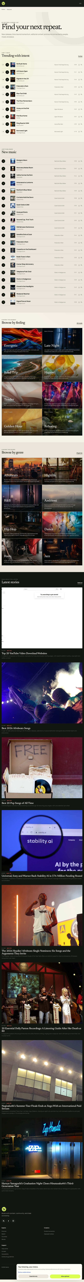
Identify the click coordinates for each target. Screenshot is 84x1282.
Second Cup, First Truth (24, 219)
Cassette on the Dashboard (26, 249)
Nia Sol (18, 110)
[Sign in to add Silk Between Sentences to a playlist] (81, 228)
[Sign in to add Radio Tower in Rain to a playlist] (81, 257)
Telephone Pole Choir (23, 271)
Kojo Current (19, 125)
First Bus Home (21, 116)
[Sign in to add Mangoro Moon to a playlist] (81, 161)
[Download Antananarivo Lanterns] (79, 183)
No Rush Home (21, 64)
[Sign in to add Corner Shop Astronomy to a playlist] (81, 265)
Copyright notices (49, 1234)
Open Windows (58, 109)
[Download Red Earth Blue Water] (79, 190)
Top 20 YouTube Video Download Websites (24, 653)
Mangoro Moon (21, 160)
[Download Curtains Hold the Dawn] (79, 198)
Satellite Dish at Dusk (24, 234)
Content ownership (49, 1231)
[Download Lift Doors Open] (79, 72)
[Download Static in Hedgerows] (79, 279)
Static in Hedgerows (60, 272)
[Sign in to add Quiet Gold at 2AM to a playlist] (81, 205)
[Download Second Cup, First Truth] (79, 220)
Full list (80, 56)
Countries (4, 1236)
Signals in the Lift (22, 79)
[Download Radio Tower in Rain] (79, 257)
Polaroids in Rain (22, 86)
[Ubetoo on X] (4, 1221)
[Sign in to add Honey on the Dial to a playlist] (81, 109)
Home (3, 9)
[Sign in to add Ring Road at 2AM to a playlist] (81, 124)
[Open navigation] (80, 3)
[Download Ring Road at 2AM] (79, 124)
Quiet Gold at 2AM (59, 198)
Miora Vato (19, 162)
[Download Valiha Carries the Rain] (79, 176)
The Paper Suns (20, 88)
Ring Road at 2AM (22, 123)
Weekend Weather (23, 294)
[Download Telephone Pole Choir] (79, 272)
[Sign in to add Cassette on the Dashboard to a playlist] (81, 250)
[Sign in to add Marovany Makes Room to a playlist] (81, 168)
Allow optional (65, 1276)
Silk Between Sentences (25, 227)
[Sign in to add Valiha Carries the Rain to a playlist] (81, 176)
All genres (79, 453)
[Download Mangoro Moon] (79, 161)
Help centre (5, 1248)
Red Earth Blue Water (60, 161)
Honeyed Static (22, 212)
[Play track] (7, 65)
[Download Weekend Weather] (79, 294)
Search (3, 1234)
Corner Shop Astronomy (25, 264)
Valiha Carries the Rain (24, 175)
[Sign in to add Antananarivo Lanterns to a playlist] (81, 183)
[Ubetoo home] (39, 3)
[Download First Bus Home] (79, 116)
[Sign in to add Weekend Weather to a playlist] (81, 294)
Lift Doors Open (22, 71)
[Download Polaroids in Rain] (79, 87)
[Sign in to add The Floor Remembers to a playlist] (81, 101)
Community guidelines (8, 1256)
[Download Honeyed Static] (79, 213)
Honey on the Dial (22, 108)
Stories (4, 1239)
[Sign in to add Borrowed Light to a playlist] (81, 131)
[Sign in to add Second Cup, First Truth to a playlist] (81, 220)
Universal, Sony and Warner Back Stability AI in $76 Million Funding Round (42, 876)
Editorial (80, 583)
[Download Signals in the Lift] (79, 79)
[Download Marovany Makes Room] (79, 168)
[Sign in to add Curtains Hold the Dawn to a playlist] (81, 198)
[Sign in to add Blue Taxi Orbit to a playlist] (81, 94)
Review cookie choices (24, 1272)
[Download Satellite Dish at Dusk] (79, 235)
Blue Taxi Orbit (21, 93)
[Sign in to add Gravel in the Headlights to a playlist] (81, 287)
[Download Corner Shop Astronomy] (79, 265)
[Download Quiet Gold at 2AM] (79, 205)
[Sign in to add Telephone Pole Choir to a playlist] (81, 272)
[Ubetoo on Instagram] (13, 1221)
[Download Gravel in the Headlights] (79, 287)
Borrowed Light (21, 131)
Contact (4, 1251)
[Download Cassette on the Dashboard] (79, 250)
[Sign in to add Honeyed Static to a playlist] (81, 213)
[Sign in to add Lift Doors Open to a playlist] (81, 72)
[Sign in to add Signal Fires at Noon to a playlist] (81, 302)
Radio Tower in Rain (23, 257)
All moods (79, 323)
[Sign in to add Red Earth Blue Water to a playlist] (81, 190)
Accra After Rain (58, 124)
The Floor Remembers (24, 101)
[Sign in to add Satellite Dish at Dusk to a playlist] (81, 235)
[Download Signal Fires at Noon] (79, 302)
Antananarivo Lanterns (24, 182)
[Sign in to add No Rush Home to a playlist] (81, 64)
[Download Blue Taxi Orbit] (79, 94)
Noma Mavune (20, 66)
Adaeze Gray (19, 199)
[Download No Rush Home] (79, 64)
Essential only (33, 1276)
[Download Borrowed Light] (79, 131)
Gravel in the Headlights (24, 286)
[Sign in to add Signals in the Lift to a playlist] (81, 79)
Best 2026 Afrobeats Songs (16, 728)
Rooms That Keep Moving (61, 64)
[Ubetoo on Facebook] (8, 1221)
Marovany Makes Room (24, 168)
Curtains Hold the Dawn (24, 197)
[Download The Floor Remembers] (79, 101)
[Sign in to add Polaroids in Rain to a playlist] (81, 87)
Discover (4, 1231)
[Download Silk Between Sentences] (79, 228)
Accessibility (5, 1254)
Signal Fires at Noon (23, 301)
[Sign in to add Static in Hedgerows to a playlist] (81, 279)
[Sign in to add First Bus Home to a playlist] (81, 116)
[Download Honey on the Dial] (79, 109)
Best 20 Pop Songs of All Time (18, 803)
